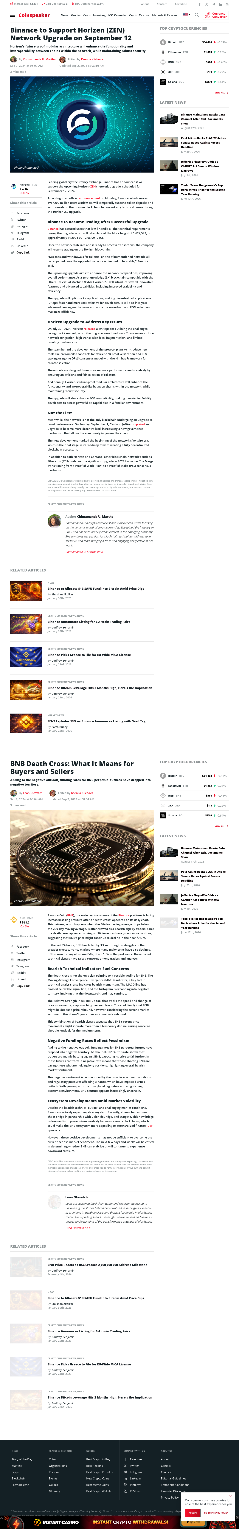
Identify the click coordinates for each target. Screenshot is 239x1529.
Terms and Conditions (175, 1485)
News (64, 15)
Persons (54, 1472)
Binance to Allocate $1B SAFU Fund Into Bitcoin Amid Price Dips (96, 589)
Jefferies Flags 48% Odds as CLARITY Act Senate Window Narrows (200, 166)
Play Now (193, 1522)
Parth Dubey (60, 727)
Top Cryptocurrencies (183, 28)
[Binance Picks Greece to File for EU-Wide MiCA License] (26, 658)
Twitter (21, 220)
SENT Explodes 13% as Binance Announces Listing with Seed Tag (96, 721)
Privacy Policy (170, 1497)
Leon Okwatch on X (77, 1228)
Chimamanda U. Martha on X (84, 552)
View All (220, 92)
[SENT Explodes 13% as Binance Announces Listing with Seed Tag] (26, 724)
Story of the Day (22, 1459)
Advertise (181, 4)
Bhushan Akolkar (62, 594)
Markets (17, 1465)
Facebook (22, 213)
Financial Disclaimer (174, 1491)
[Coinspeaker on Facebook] (199, 4)
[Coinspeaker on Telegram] (213, 4)
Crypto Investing (94, 15)
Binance (53, 228)
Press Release (20, 1485)
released (89, 329)
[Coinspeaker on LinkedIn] (220, 4)
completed (138, 424)
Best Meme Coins (97, 1485)
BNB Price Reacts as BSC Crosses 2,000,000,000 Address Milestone (97, 1265)
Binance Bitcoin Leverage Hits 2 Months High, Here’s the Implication (100, 688)
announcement (89, 198)
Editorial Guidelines (173, 1478)
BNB (70, 915)
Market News (56, 715)
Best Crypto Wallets (98, 1491)
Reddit (21, 239)
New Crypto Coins (97, 1478)
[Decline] (230, 1496)
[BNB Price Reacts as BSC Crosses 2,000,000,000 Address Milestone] (26, 1268)
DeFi (150, 1125)
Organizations (58, 1465)
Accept (193, 1513)
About (145, 4)
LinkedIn (22, 246)
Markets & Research (165, 15)
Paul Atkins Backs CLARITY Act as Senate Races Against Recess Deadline (203, 142)
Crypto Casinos (139, 15)
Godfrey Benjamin (63, 627)
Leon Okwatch (33, 793)
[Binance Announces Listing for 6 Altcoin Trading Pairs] (26, 625)
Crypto (16, 1472)
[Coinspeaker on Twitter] (206, 4)
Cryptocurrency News (62, 504)
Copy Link (23, 252)
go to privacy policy (216, 1513)
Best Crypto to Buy (98, 1459)
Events (53, 1478)
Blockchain (19, 1478)
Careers (166, 1472)
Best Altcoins (94, 1465)
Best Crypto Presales (99, 1472)
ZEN (93, 186)
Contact (162, 4)
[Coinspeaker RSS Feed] (227, 4)
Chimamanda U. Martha (39, 59)
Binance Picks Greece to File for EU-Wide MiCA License (89, 655)
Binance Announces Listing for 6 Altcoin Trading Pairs (89, 622)
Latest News (173, 102)
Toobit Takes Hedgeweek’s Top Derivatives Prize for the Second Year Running (203, 189)
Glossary (54, 1491)
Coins (52, 1459)
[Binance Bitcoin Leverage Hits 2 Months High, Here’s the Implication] (26, 691)
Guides (75, 15)
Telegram (22, 233)
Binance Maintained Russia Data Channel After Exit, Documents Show (203, 119)
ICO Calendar (117, 15)
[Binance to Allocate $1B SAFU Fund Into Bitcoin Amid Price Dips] (26, 592)
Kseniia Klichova (92, 59)
